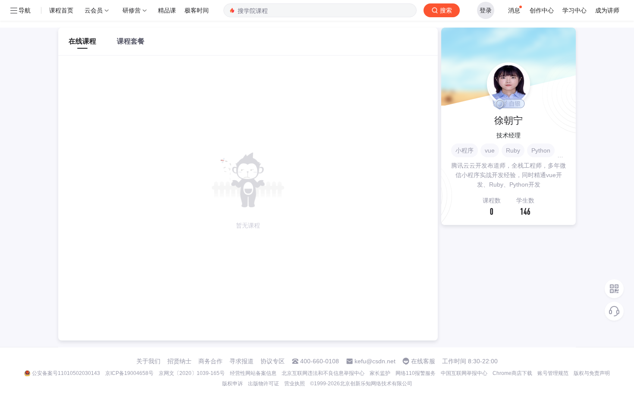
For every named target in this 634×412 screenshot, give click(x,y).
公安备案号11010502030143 (66, 373)
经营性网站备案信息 (253, 373)
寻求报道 (241, 361)
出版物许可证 (263, 384)
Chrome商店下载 (512, 373)
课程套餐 (130, 41)
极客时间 (197, 10)
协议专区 (273, 361)
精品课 (167, 10)
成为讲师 (607, 10)
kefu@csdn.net (375, 361)
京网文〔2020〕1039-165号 (192, 373)
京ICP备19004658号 (129, 373)
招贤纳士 (179, 361)
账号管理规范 (552, 373)
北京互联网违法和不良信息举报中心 (323, 373)
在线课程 (82, 41)
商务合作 (210, 361)
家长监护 (380, 373)
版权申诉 (232, 384)
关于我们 (148, 361)
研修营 (131, 10)
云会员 (94, 10)
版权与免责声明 (592, 373)
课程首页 (61, 10)
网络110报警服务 (415, 373)
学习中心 (574, 10)
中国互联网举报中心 (464, 373)
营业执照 (294, 384)
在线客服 (423, 361)
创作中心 (542, 10)
